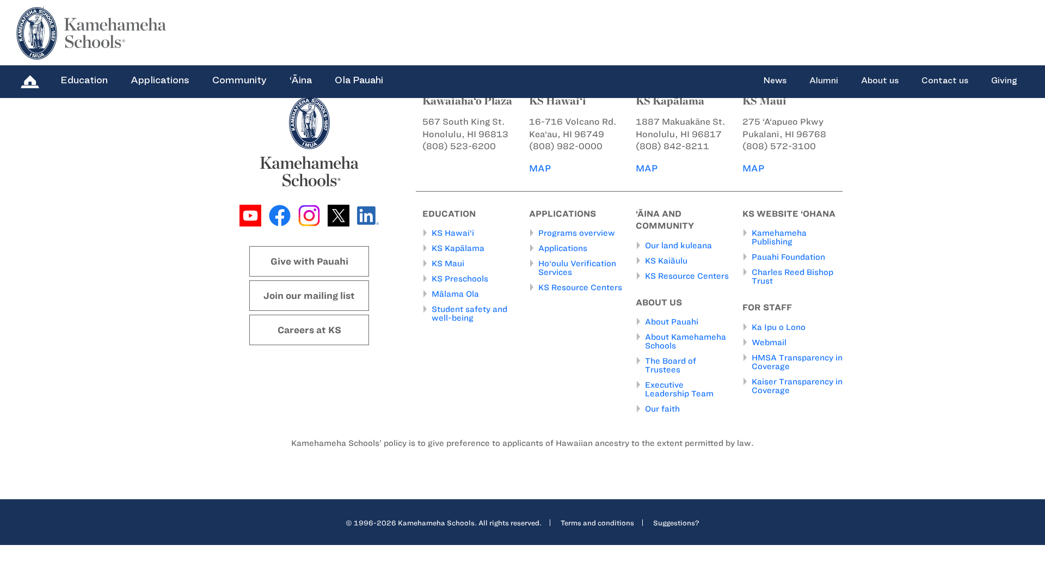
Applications (160, 80)
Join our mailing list (309, 296)
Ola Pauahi (359, 80)
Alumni (823, 80)
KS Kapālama (458, 248)
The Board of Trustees (670, 365)
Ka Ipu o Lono (779, 327)
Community (239, 80)
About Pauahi (671, 321)
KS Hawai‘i (453, 233)
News (774, 80)
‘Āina (301, 80)
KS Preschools (460, 278)
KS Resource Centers (580, 287)
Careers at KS (309, 330)
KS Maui (448, 263)
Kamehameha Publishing (779, 237)
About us (880, 80)
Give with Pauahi (309, 261)
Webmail (769, 342)
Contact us (944, 80)
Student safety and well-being (469, 313)
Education (84, 80)
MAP (540, 168)
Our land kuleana (678, 245)
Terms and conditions (597, 522)
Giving (1004, 80)
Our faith (662, 409)
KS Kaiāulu (666, 260)
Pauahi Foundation (788, 257)
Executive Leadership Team (679, 389)
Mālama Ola (455, 294)
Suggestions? (676, 522)
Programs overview (576, 233)
